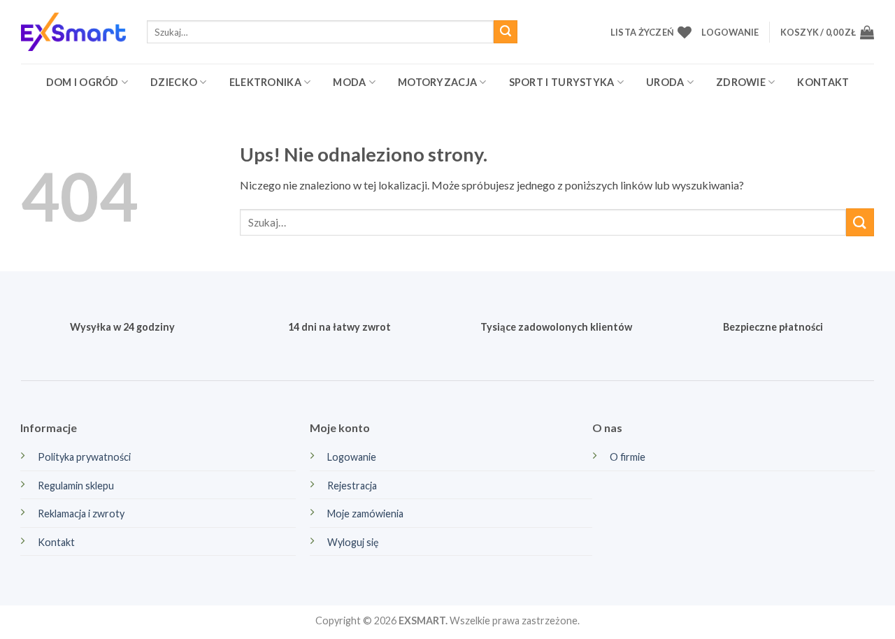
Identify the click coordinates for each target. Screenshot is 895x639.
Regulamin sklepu (76, 485)
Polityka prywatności (84, 457)
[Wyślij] (505, 32)
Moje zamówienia (365, 513)
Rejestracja (352, 485)
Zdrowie (741, 82)
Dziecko (173, 82)
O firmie (627, 457)
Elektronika (265, 82)
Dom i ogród (82, 82)
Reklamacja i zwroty (81, 513)
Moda (349, 82)
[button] (730, 32)
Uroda (665, 82)
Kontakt (823, 82)
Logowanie (351, 457)
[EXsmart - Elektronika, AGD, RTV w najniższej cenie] (73, 32)
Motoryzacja (437, 82)
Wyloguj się (353, 542)
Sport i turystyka (562, 82)
